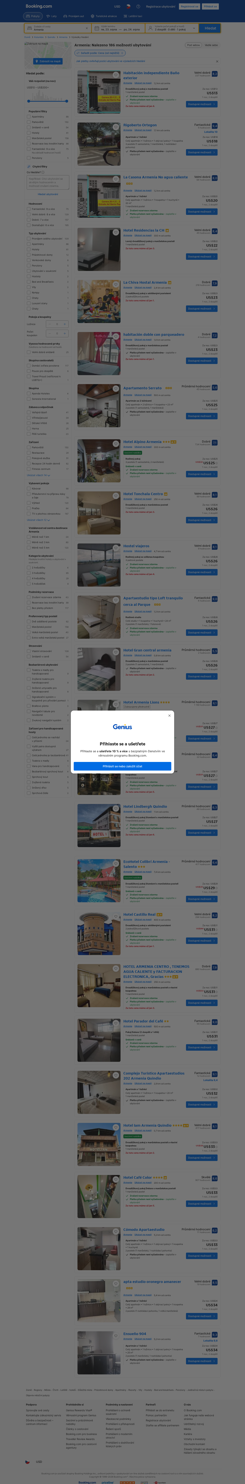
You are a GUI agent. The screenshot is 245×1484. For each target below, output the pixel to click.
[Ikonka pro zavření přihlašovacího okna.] (169, 715)
